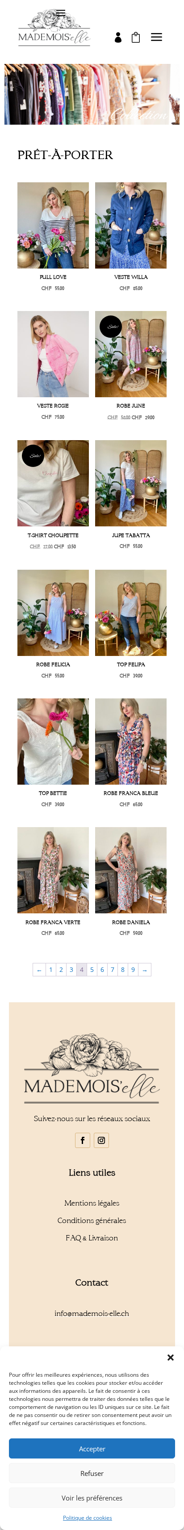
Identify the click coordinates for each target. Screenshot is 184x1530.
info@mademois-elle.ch (91, 1313)
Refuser (92, 1473)
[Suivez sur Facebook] (82, 1140)
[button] (170, 1357)
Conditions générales (92, 1220)
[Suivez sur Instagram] (101, 1140)
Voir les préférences (92, 1497)
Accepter (92, 1448)
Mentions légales (91, 1203)
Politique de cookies (87, 1518)
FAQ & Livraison (92, 1238)
